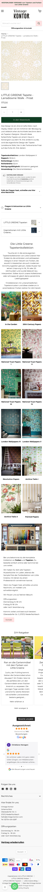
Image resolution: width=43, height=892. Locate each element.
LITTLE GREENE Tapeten (12, 881)
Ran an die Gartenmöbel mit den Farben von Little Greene (17, 665)
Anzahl (4, 107)
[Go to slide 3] (19, 766)
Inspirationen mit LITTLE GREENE (20, 876)
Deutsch (20, 852)
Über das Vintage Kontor (32, 883)
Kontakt (9, 620)
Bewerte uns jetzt (25, 719)
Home (3, 34)
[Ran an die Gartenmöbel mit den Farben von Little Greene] (17, 647)
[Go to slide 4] (21, 766)
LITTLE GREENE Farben (20, 878)
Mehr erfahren (16, 702)
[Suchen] (39, 23)
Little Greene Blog (30, 881)
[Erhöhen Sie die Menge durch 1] (21, 112)
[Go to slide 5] (23, 766)
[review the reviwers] (8, 751)
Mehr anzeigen (20, 708)
